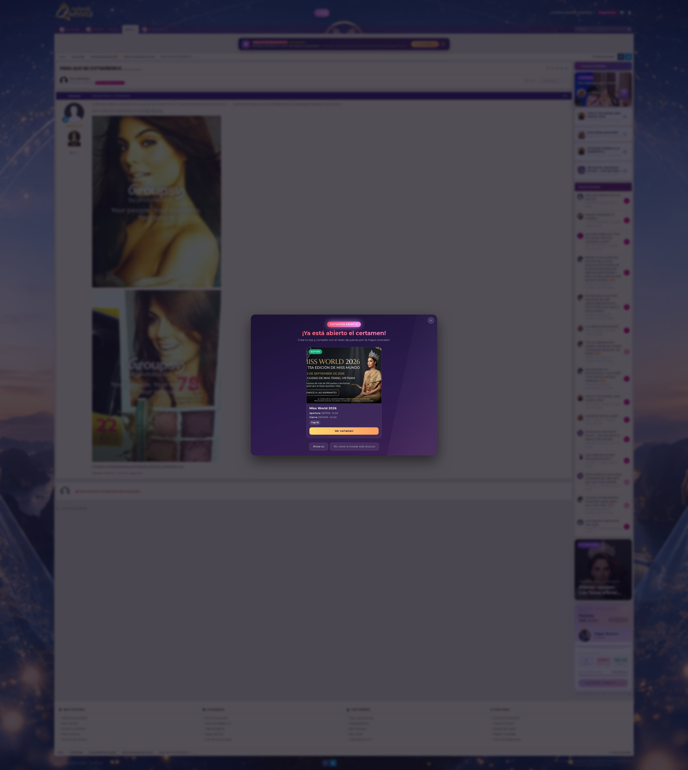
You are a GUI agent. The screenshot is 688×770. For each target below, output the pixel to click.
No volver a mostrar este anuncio (354, 446)
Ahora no (318, 446)
